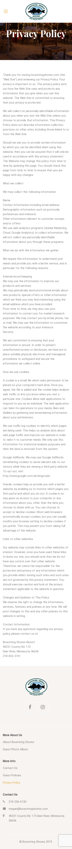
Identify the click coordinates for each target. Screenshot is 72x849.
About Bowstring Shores (18, 742)
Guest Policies (12, 775)
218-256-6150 (17, 801)
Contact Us (10, 768)
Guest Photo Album (15, 749)
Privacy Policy (11, 782)
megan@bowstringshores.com (28, 809)
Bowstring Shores (33, 841)
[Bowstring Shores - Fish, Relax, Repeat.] (36, 11)
